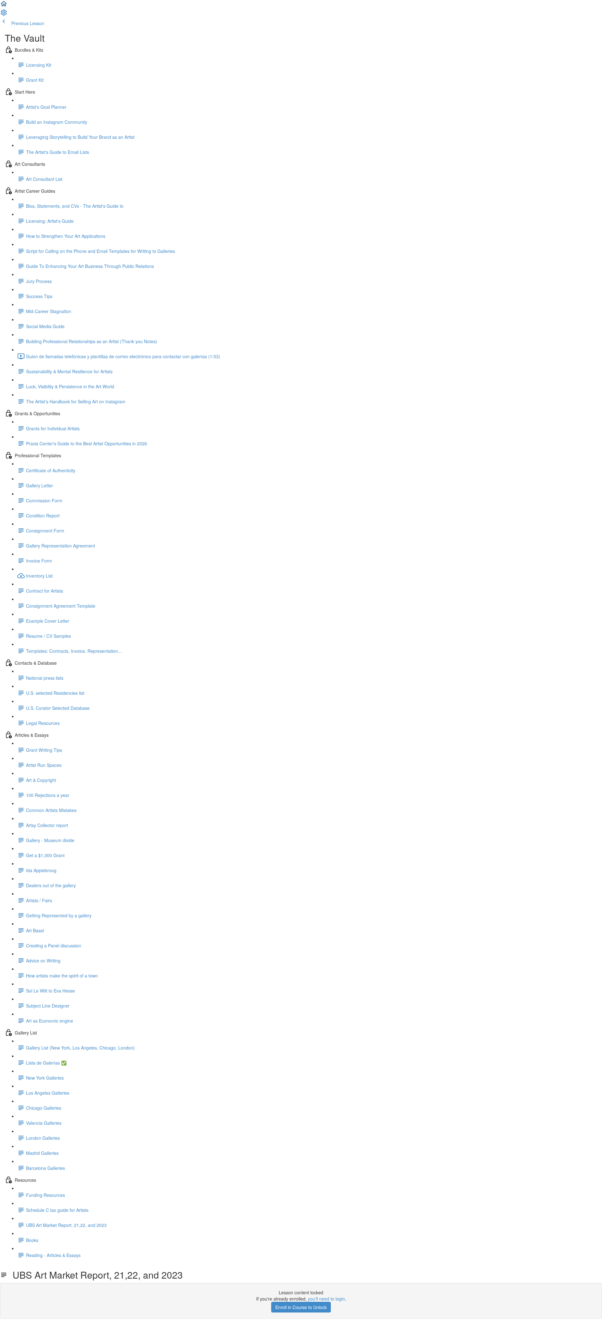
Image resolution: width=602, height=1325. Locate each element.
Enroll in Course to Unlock (301, 1307)
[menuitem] (4, 14)
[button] (4, 6)
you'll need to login (326, 1299)
